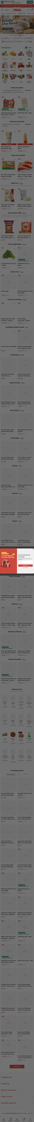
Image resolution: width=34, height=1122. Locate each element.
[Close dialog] (33, 549)
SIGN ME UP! (25, 565)
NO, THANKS (25, 567)
